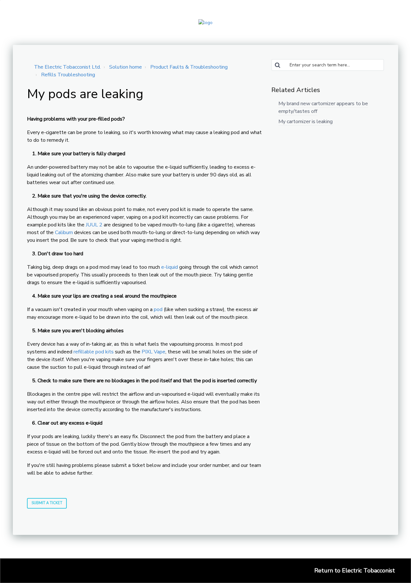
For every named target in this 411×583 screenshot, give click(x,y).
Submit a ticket (46, 503)
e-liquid (169, 267)
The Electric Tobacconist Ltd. (67, 67)
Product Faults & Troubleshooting (189, 67)
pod (158, 309)
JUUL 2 (94, 224)
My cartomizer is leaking (305, 121)
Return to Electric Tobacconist (354, 570)
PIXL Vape (153, 351)
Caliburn (64, 232)
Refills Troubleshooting (68, 74)
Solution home (125, 67)
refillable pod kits (94, 351)
